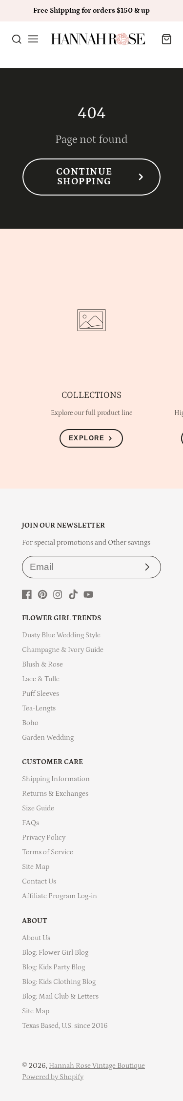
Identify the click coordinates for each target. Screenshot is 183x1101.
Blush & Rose (42, 664)
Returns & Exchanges (55, 793)
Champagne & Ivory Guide (62, 650)
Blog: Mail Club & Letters (60, 996)
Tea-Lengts (39, 708)
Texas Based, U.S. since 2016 (65, 1026)
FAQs (30, 823)
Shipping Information (56, 779)
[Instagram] (57, 594)
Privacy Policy (43, 837)
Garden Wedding (48, 737)
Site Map (35, 867)
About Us (36, 938)
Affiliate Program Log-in (59, 896)
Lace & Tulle (41, 679)
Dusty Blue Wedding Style (61, 635)
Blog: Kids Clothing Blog (59, 982)
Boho (30, 723)
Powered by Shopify (52, 1077)
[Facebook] (27, 594)
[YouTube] (88, 594)
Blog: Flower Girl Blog (55, 952)
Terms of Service (47, 852)
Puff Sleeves (40, 693)
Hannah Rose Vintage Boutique (97, 1066)
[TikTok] (73, 594)
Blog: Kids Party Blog (53, 967)
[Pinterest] (42, 594)
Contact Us (39, 881)
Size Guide (38, 808)
